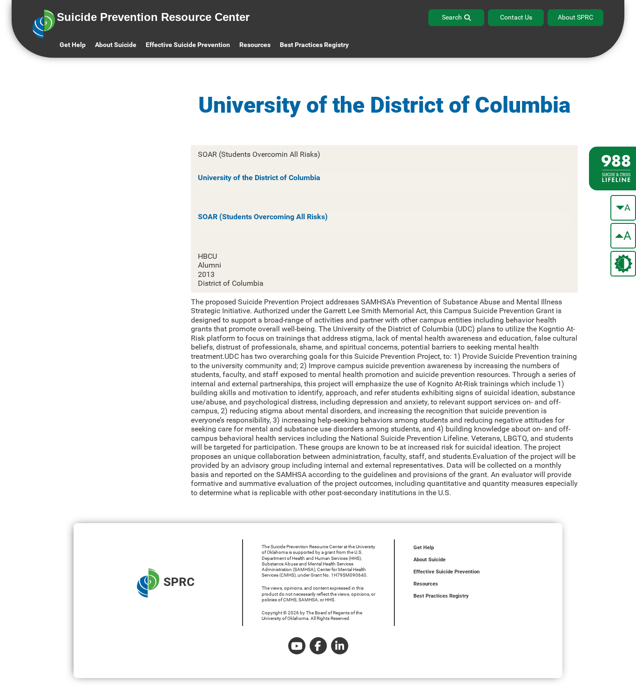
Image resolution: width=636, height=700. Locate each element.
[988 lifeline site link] (612, 168)
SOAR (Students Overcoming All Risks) (263, 216)
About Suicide (115, 44)
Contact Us (516, 17)
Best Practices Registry (314, 44)
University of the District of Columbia (259, 177)
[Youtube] (296, 645)
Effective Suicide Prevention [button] (188, 44)
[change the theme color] (623, 263)
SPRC (179, 582)
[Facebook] (318, 645)
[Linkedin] (339, 645)
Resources (425, 584)
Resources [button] (255, 44)
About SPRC (575, 17)
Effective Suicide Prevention (446, 572)
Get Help (73, 44)
